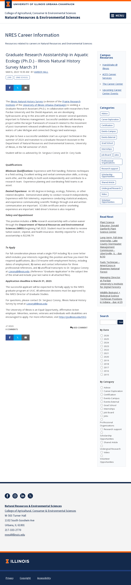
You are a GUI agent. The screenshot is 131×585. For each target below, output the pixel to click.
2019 (106, 360)
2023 (106, 346)
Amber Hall (41, 71)
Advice (105, 113)
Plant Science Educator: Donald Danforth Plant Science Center (109, 227)
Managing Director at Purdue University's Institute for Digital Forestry (111, 282)
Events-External (108, 137)
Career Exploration (110, 119)
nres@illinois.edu (15, 535)
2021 (106, 353)
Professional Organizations (108, 161)
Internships (107, 149)
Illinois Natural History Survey (27, 101)
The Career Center (112, 83)
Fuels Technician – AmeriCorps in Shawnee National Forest (110, 266)
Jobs (9, 77)
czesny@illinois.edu (18, 271)
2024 (106, 342)
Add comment (80, 327)
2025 (106, 339)
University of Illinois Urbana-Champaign (44, 104)
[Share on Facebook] (10, 88)
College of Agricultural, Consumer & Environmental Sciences (40, 13)
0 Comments (12, 329)
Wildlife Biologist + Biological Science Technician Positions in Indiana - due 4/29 (111, 297)
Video (104, 194)
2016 (106, 371)
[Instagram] (15, 495)
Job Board (106, 155)
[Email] (26, 88)
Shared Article (108, 182)
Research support (110, 168)
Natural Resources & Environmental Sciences (42, 17)
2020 (106, 356)
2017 (106, 367)
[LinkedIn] (22, 495)
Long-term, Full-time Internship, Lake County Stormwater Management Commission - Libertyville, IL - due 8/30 (111, 247)
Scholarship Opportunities (108, 175)
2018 (106, 363)
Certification (107, 125)
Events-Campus (109, 131)
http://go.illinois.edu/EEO (72, 316)
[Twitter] (30, 495)
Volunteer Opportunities (108, 201)
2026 (106, 335)
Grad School (22, 77)
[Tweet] (18, 88)
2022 (106, 349)
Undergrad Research (111, 188)
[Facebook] (7, 495)
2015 (106, 374)
